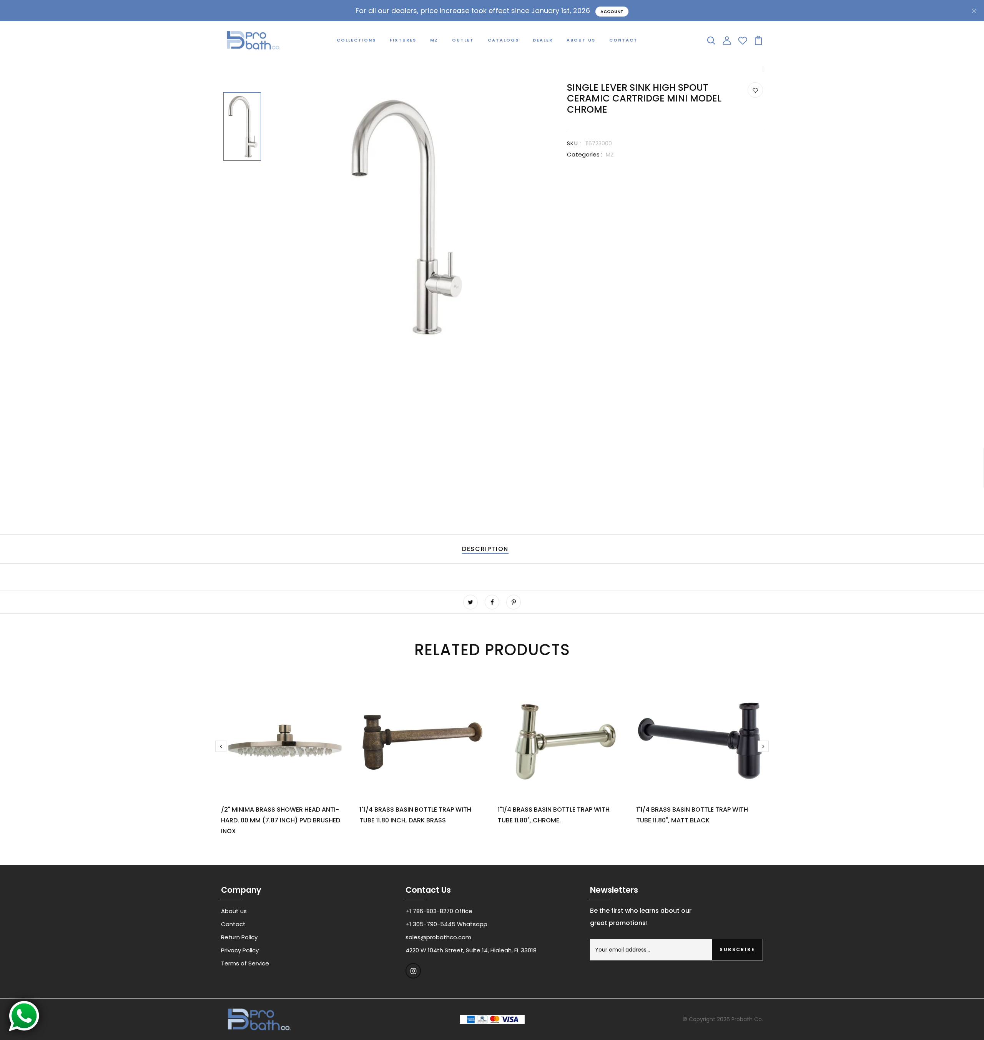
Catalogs (503, 40)
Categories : (584, 154)
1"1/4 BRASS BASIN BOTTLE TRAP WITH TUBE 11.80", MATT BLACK (692, 815)
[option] (242, 127)
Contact (623, 40)
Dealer (543, 40)
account (611, 11)
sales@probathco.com (438, 937)
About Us (581, 40)
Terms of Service (245, 963)
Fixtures (403, 40)
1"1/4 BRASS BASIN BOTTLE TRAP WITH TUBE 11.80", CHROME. (554, 815)
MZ (434, 40)
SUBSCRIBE (737, 949)
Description (485, 548)
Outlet (463, 40)
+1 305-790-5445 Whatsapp (446, 924)
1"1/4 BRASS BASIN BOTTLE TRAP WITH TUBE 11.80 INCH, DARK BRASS (415, 815)
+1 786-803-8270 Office (439, 911)
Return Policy (239, 937)
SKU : (574, 143)
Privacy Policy (240, 950)
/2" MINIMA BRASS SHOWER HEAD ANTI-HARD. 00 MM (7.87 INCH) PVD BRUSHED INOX (280, 820)
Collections (356, 40)
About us (234, 911)
